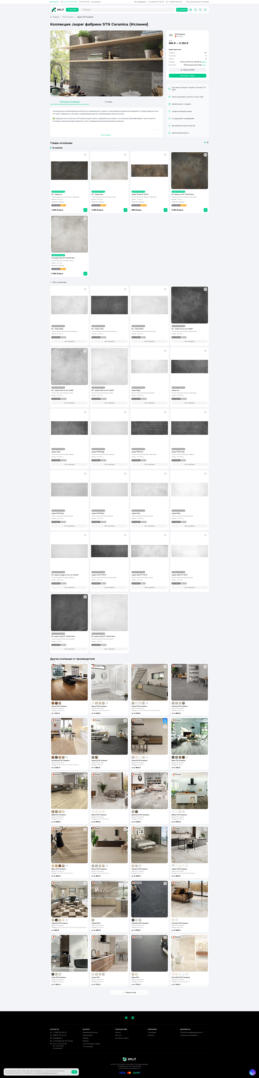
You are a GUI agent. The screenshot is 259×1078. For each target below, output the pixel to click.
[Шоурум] (191, 10)
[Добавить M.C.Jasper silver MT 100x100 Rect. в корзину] (85, 274)
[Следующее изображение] (160, 63)
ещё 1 (204, 65)
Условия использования (188, 1035)
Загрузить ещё (131, 992)
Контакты (151, 1035)
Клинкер (85, 1038)
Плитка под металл (190, 65)
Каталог (118, 1032)
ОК (74, 1072)
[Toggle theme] (205, 10)
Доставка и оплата (122, 1038)
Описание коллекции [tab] (70, 102)
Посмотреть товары (187, 76)
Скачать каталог (189, 70)
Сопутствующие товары (91, 1044)
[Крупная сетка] (205, 142)
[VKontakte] (132, 1017)
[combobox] (129, 10)
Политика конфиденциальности (191, 1032)
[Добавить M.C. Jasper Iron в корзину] (85, 210)
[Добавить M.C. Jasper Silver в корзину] (125, 210)
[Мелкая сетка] (207, 142)
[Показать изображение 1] (55, 92)
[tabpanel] (106, 122)
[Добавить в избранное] (85, 155)
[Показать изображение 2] (61, 92)
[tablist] (89, 102)
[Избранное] (200, 10)
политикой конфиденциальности (46, 1073)
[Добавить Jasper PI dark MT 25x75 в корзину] (165, 210)
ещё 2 (204, 62)
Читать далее (105, 135)
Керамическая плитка (90, 1032)
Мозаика (86, 1041)
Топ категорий (88, 1047)
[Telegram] (126, 1017)
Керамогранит (88, 1035)
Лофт (200, 65)
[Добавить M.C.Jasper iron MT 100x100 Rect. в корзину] (206, 210)
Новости (118, 1035)
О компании (152, 1032)
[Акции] (195, 10)
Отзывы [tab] (108, 102)
